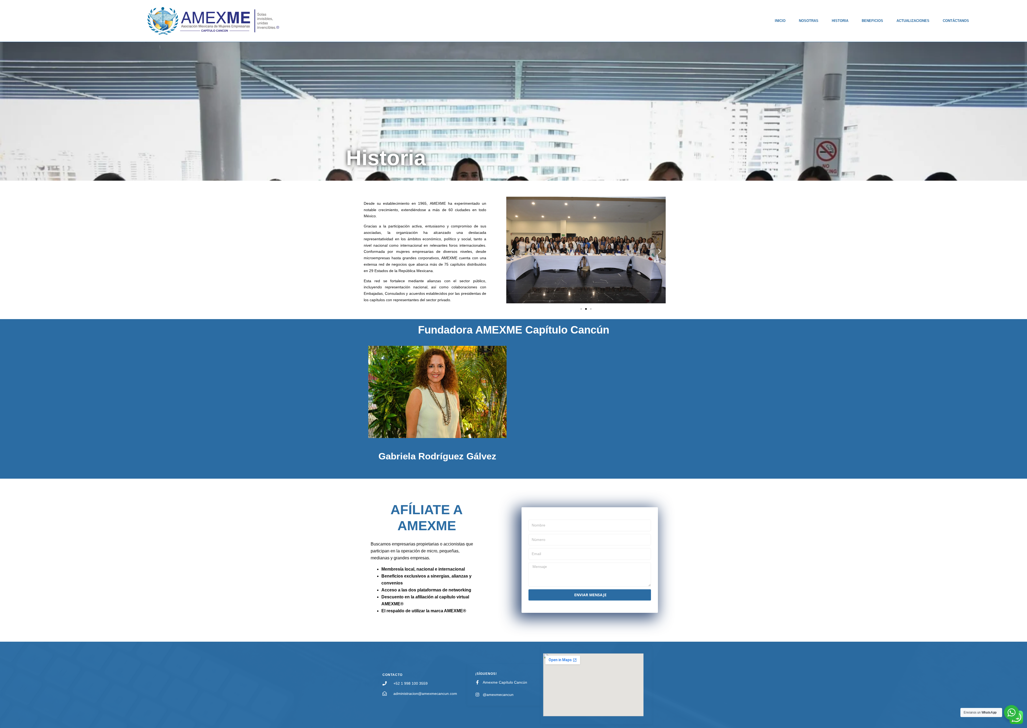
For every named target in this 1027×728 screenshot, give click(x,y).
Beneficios (872, 21)
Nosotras (808, 21)
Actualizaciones (912, 21)
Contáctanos (956, 21)
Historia (840, 21)
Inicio (780, 21)
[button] (512, 251)
